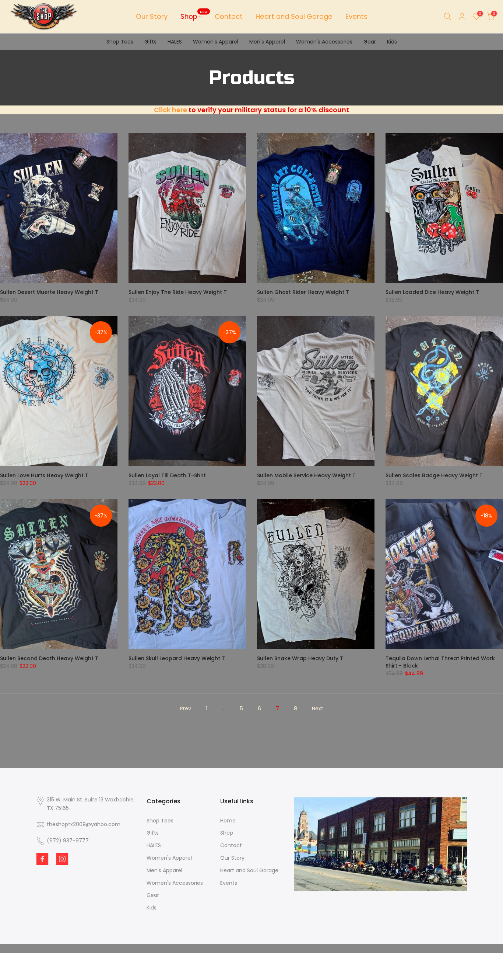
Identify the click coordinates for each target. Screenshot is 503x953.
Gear (369, 41)
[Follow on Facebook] (42, 859)
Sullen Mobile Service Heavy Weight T (306, 475)
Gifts (150, 41)
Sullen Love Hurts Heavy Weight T (44, 475)
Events (356, 16)
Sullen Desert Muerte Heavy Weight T (49, 292)
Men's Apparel (267, 41)
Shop (194, 16)
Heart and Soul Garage (294, 16)
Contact (229, 16)
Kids (392, 41)
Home (228, 820)
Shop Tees (119, 41)
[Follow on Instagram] (62, 859)
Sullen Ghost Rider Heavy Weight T (303, 292)
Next (317, 708)
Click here (171, 109)
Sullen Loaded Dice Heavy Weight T (432, 292)
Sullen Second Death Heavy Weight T (49, 658)
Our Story (152, 16)
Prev (185, 708)
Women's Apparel (215, 41)
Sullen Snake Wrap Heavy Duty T (300, 658)
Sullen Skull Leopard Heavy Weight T (177, 658)
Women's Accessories (324, 41)
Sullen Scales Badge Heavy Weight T (434, 475)
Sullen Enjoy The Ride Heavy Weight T (178, 292)
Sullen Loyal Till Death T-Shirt (167, 475)
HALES (175, 41)
